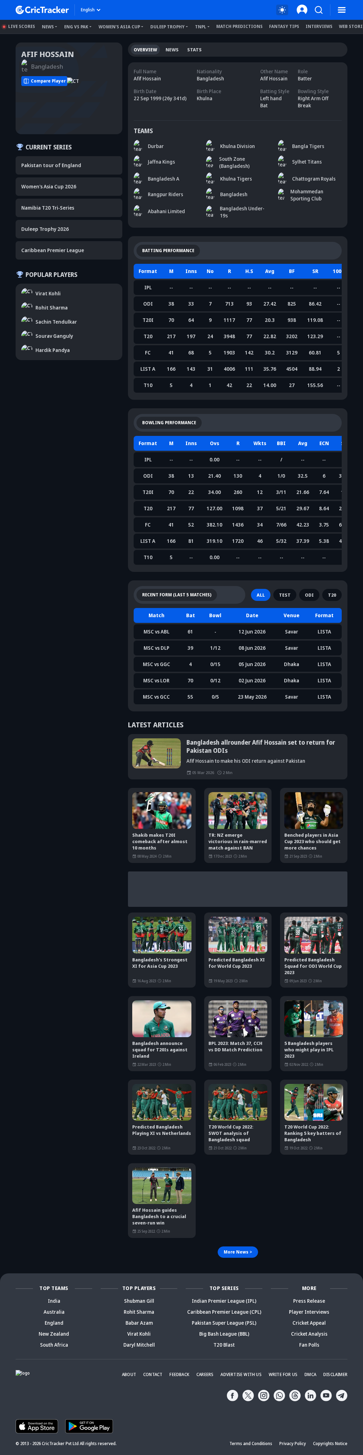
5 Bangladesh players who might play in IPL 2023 (309, 1049)
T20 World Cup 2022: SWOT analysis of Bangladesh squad (230, 1133)
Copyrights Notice (330, 1443)
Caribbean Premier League (52, 250)
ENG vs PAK (76, 27)
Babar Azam (139, 1322)
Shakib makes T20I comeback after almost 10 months (160, 841)
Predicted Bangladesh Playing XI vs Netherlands (161, 1130)
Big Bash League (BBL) (224, 1333)
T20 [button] (332, 595)
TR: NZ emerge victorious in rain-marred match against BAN (237, 841)
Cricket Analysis (309, 1333)
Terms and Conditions (250, 1443)
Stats (194, 49)
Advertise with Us (240, 1374)
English (88, 10)
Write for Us (283, 1374)
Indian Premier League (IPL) (224, 1300)
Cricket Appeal (309, 1322)
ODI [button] (309, 595)
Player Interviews (309, 1311)
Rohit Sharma (139, 1311)
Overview (145, 49)
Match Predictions (239, 26)
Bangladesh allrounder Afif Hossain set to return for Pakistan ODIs (260, 746)
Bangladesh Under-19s (242, 212)
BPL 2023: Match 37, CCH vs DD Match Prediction (235, 1046)
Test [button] (285, 595)
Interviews (319, 26)
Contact (152, 1374)
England (54, 1322)
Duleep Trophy (167, 27)
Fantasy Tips (284, 26)
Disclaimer (335, 1374)
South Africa (54, 1344)
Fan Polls (309, 1344)
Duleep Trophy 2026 (45, 229)
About (129, 1374)
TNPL (200, 27)
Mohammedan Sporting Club (306, 195)
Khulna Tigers (236, 178)
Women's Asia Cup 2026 (48, 186)
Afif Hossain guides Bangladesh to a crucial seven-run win (159, 1216)
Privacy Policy (292, 1443)
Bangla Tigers (308, 146)
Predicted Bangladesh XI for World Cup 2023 (236, 962)
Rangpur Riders (165, 194)
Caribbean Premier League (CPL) (224, 1311)
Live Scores (21, 26)
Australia (54, 1311)
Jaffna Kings (161, 161)
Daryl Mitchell (139, 1344)
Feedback (179, 1374)
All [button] (261, 595)
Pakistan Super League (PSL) (224, 1322)
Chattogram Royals (314, 178)
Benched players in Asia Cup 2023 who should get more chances (312, 841)
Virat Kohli (139, 1333)
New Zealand (54, 1333)
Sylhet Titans (307, 161)
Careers (204, 1374)
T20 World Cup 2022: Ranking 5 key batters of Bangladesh (312, 1133)
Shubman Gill (139, 1300)
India (54, 1300)
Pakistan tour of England (51, 165)
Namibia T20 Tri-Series (47, 207)
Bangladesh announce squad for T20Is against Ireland (160, 1049)
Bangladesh (233, 194)
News (48, 27)
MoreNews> (238, 1252)
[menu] (341, 10)
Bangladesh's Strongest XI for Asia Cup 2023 (160, 962)
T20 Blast (224, 1344)
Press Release (309, 1300)
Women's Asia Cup (119, 27)
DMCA (310, 1374)
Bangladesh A (163, 178)
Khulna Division (237, 146)
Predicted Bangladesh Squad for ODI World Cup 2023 (313, 966)
